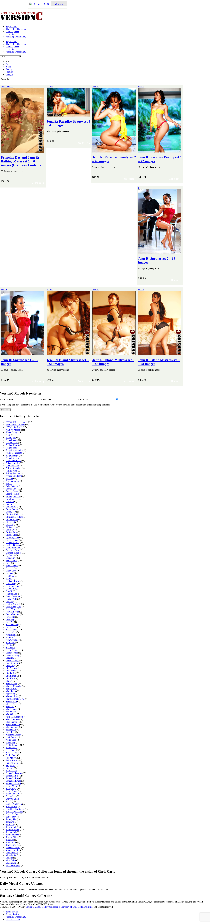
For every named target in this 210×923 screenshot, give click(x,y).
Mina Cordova (12, 719)
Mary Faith (11, 691)
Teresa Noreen (12, 834)
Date (8, 64)
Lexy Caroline (12, 663)
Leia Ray (10, 658)
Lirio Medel (11, 670)
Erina (8, 563)
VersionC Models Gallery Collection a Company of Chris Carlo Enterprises (59, 907)
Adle (8, 435)
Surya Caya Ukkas (14, 811)
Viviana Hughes (13, 865)
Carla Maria (11, 506)
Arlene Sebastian (13, 468)
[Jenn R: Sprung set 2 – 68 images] (159, 252)
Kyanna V (10, 647)
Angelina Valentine (14, 450)
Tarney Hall (11, 827)
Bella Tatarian (12, 486)
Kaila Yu (10, 622)
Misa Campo (11, 722)
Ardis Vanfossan (13, 460)
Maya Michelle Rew (15, 699)
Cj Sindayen (11, 527)
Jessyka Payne (12, 611)
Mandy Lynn (11, 683)
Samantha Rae (12, 778)
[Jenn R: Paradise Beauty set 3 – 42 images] (68, 115)
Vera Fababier (12, 852)
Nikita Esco (11, 740)
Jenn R (50, 86)
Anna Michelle (12, 458)
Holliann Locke (13, 581)
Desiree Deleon (13, 545)
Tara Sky (10, 824)
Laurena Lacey (12, 655)
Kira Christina (12, 640)
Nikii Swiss (11, 737)
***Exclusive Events (15, 424)
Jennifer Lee (11, 594)
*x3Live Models (13, 430)
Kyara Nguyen (12, 650)
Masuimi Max (12, 696)
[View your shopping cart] (30, 4)
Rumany (9, 768)
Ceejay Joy (11, 512)
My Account (11, 26)
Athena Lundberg (14, 476)
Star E (8, 801)
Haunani (9, 573)
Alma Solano (12, 440)
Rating (9, 69)
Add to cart (37, 183)
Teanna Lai (11, 832)
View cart (59, 4)
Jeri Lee (9, 601)
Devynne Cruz (12, 550)
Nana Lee (10, 732)
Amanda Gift (12, 442)
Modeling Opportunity (16, 36)
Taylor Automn (12, 829)
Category (10, 74)
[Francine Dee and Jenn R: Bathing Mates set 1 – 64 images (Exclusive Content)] (22, 151)
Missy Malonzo (13, 724)
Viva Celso (11, 860)
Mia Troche (11, 711)
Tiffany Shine (12, 837)
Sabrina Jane (11, 770)
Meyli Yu (10, 706)
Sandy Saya (11, 788)
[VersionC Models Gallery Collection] (21, 19)
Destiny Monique (13, 547)
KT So (9, 645)
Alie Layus (11, 437)
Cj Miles (9, 524)
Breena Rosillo (12, 494)
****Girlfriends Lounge (17, 422)
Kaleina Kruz (12, 624)
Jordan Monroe (12, 614)
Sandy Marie (11, 786)
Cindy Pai (10, 522)
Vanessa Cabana (13, 847)
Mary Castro (11, 688)
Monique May (12, 727)
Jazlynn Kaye (12, 588)
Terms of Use (12, 911)
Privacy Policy (12, 914)
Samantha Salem (13, 783)
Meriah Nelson (12, 704)
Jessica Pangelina (13, 606)
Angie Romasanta (14, 453)
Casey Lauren (12, 509)
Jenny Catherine (13, 596)
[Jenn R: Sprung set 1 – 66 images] (22, 354)
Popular (9, 72)
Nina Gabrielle (12, 752)
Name (8, 66)
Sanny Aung (11, 791)
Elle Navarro (11, 560)
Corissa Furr (11, 532)
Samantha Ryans (13, 781)
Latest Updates (12, 31)
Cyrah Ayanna (12, 537)
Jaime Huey (11, 583)
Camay (9, 504)
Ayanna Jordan (12, 481)
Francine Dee (7, 86)
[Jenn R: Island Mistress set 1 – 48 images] (159, 354)
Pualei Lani (11, 755)
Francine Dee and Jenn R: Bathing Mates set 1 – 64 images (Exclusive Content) (21, 161)
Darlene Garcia (12, 542)
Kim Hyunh (11, 635)
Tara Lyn (10, 822)
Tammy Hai (11, 819)
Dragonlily (10, 558)
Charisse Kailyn (13, 514)
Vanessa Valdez (13, 850)
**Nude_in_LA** (14, 427)
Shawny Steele (12, 799)
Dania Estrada (12, 540)
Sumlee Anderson (14, 804)
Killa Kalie (11, 632)
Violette (9, 858)
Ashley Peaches (13, 473)
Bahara (9, 483)
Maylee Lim (11, 701)
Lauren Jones (12, 652)
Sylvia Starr (11, 817)
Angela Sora (11, 447)
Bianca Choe (11, 488)
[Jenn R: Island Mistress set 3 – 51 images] (68, 354)
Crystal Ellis (11, 535)
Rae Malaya (11, 758)
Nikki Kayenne (13, 745)
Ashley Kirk (11, 471)
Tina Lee (10, 840)
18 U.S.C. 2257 (13, 919)
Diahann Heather (13, 553)
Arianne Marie (12, 463)
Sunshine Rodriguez (15, 809)
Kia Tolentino (12, 629)
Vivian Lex (11, 863)
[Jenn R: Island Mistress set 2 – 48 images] (114, 354)
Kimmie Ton (11, 637)
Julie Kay (10, 619)
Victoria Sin (11, 855)
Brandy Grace (12, 491)
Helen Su (10, 576)
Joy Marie (10, 617)
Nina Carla (11, 750)
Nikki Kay (10, 742)
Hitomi (9, 578)
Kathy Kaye (11, 627)
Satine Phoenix (12, 793)
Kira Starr (10, 642)
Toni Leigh (11, 842)
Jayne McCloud (13, 586)
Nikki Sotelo (11, 747)
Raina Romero (12, 760)
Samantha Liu (12, 776)
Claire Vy (10, 529)
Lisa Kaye (10, 678)
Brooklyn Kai (12, 499)
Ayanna (9, 478)
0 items (37, 4)
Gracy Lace (11, 570)
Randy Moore (12, 763)
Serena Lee (11, 796)
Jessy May (10, 609)
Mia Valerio (11, 714)
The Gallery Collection (16, 29)
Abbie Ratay (11, 432)
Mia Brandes (11, 709)
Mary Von (10, 693)
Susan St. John (12, 814)
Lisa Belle (10, 673)
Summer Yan (11, 806)
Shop (13, 34)
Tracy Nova (11, 845)
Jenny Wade (11, 599)
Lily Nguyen (11, 668)
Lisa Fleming (12, 676)
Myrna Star (11, 729)
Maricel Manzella (13, 686)
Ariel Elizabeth (12, 465)
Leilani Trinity (12, 660)
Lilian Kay (10, 665)
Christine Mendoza (14, 517)
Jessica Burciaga (13, 604)
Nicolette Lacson (13, 735)
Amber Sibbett (12, 445)
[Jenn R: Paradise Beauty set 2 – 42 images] (114, 151)
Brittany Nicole (13, 496)
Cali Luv (10, 501)
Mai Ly (9, 681)
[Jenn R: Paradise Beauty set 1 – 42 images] (159, 151)
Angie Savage (12, 455)
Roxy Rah (10, 765)
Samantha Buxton (14, 773)
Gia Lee (9, 568)
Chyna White (12, 519)
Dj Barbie (10, 555)
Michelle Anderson (14, 717)
